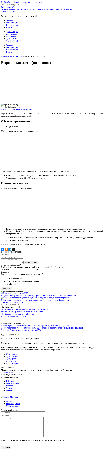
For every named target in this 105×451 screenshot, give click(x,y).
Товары (9, 20)
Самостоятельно (16, 279)
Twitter (9, 388)
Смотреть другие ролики (12, 302)
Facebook (10, 386)
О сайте (9, 401)
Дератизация (11, 34)
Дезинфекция (12, 38)
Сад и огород (12, 41)
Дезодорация (11, 36)
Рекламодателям (13, 403)
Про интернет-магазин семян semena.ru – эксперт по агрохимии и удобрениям (35, 325)
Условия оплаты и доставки (20, 109)
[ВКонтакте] (2, 249)
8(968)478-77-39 (8, 12)
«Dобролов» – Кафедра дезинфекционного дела (22, 314)
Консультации (12, 25)
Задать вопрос (7, 372)
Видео (9, 27)
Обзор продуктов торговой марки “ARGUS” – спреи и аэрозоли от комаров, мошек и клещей (42, 328)
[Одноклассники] (6, 249)
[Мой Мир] (9, 249)
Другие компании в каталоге (13, 316)
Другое (12, 284)
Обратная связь (12, 406)
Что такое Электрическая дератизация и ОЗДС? (22, 330)
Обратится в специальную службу (24, 281)
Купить (4, 109)
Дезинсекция (12, 32)
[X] (13, 249)
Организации (12, 23)
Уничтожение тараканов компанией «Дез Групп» (22, 312)
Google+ (9, 390)
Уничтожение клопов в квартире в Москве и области (24, 309)
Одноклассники (13, 383)
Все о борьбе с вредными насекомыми (21, 2)
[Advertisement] (52, 86)
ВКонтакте (11, 381)
